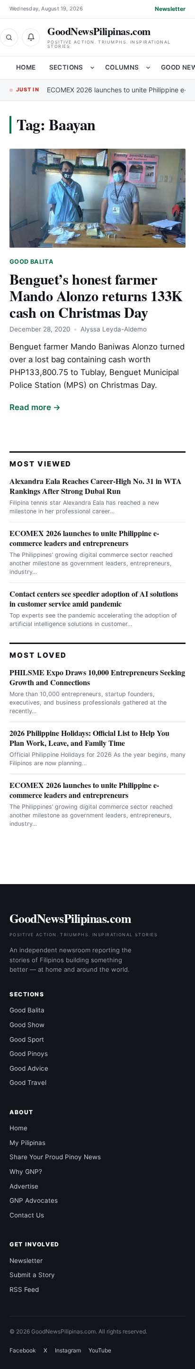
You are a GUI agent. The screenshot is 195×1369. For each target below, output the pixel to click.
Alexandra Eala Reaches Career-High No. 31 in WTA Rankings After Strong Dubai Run (95, 485)
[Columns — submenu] (148, 67)
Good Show (26, 1025)
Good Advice (28, 1068)
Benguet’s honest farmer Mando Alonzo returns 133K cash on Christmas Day (96, 295)
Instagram (68, 1350)
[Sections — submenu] (92, 67)
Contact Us (26, 1215)
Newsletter (170, 8)
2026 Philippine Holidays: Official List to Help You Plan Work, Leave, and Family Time (89, 737)
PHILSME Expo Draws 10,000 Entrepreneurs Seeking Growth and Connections (97, 677)
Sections (66, 67)
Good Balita (31, 261)
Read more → (35, 407)
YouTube (100, 1350)
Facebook (22, 1350)
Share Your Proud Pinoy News (55, 1157)
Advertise (23, 1186)
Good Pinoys (28, 1053)
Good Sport (26, 1039)
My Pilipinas (27, 1142)
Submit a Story (32, 1275)
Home (26, 67)
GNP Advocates (33, 1200)
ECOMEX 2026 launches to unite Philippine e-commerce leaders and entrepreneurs (84, 538)
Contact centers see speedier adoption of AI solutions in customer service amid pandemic (93, 598)
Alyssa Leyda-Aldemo (113, 329)
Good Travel (27, 1082)
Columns (122, 67)
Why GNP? (25, 1171)
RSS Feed (24, 1289)
